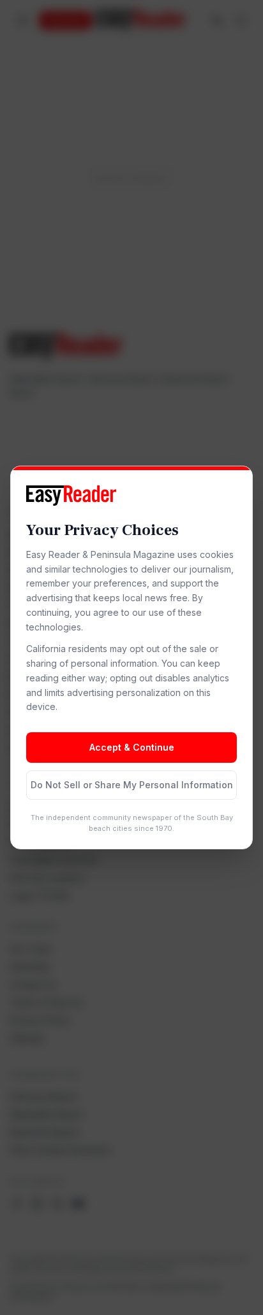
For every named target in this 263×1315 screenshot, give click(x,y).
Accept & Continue (131, 747)
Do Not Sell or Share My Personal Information (132, 784)
